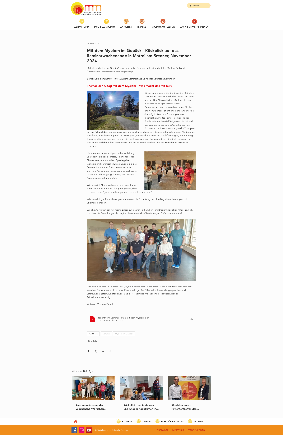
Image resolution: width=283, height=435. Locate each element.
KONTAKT (127, 421)
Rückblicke (92, 341)
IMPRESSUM (178, 430)
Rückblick (93, 333)
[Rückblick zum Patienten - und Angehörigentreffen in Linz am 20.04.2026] (141, 388)
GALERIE (146, 421)
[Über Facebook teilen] (88, 351)
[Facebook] (74, 430)
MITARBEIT (199, 421)
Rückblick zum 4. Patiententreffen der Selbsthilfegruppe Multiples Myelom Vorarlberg (188, 407)
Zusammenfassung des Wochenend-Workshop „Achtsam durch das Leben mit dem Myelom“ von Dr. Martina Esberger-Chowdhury (92, 407)
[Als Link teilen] (110, 351)
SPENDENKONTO (196, 430)
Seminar (106, 333)
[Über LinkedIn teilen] (102, 351)
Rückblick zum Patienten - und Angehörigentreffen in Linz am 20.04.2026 (140, 407)
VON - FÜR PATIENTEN (172, 421)
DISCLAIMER (162, 430)
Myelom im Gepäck (124, 333)
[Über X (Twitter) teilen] (95, 351)
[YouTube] (89, 430)
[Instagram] (81, 430)
